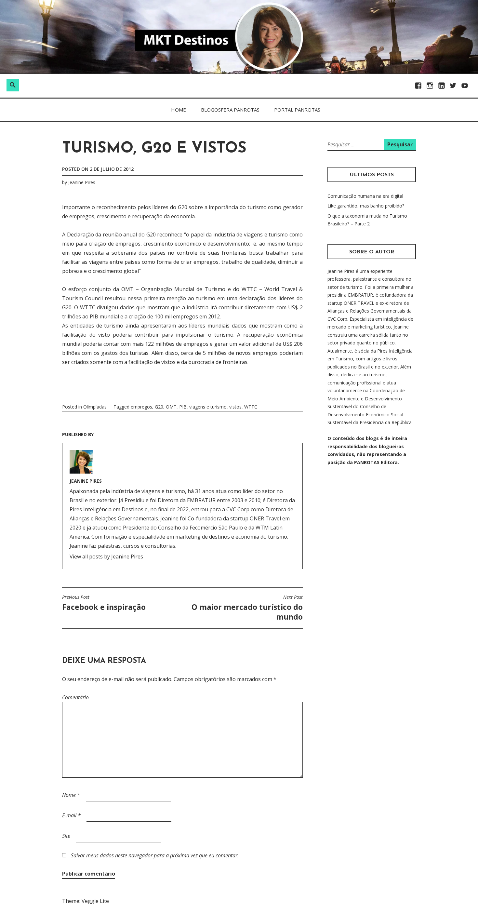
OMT (171, 407)
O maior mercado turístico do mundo (247, 608)
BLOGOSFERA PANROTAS (230, 109)
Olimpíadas (95, 407)
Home (178, 109)
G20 (159, 407)
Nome (71, 794)
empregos (141, 407)
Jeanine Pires (81, 182)
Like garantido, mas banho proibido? (365, 206)
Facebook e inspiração (104, 603)
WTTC (250, 407)
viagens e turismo (208, 407)
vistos (235, 407)
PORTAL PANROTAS (297, 109)
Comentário (75, 697)
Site (66, 835)
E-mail (71, 815)
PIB (183, 407)
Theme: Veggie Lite (85, 901)
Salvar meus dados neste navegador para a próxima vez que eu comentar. (155, 855)
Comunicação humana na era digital (365, 196)
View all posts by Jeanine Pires (106, 556)
